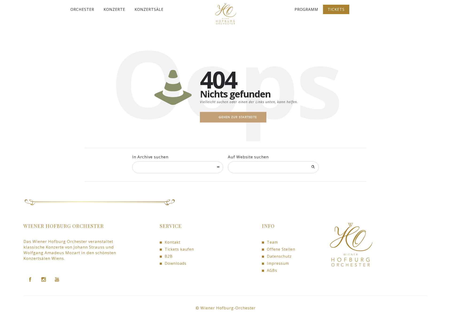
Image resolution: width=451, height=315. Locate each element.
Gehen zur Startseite (238, 117)
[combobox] (177, 167)
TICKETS (336, 9)
